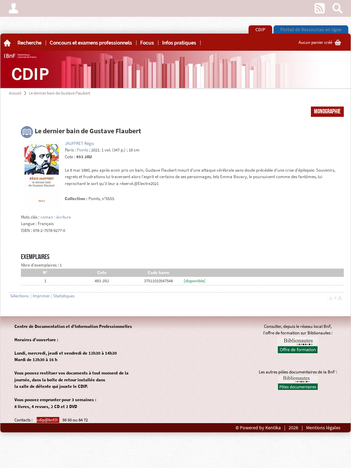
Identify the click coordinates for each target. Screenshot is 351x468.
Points (82, 150)
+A (338, 297)
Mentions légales (323, 428)
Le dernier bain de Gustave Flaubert (59, 93)
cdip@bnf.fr (48, 420)
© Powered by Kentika (258, 428)
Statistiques (63, 296)
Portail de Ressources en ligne (310, 29)
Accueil (15, 93)
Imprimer (41, 296)
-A (329, 298)
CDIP (260, 29)
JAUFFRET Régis (79, 143)
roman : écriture (55, 217)
